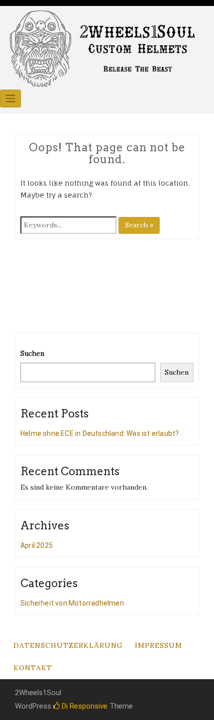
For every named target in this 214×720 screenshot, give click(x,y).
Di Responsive (83, 706)
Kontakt (32, 667)
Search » (139, 224)
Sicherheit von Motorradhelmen (72, 603)
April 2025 (36, 545)
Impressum (158, 645)
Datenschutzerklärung (68, 645)
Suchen (32, 353)
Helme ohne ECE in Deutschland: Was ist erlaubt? (99, 433)
